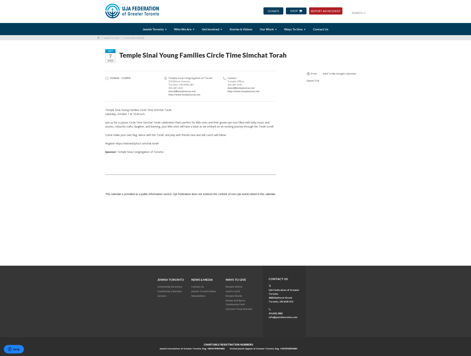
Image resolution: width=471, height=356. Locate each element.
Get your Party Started (239, 309)
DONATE (273, 11)
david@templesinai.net (182, 91)
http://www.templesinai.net (184, 94)
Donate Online (234, 286)
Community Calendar (134, 37)
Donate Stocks (234, 295)
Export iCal (313, 80)
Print (314, 73)
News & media (202, 279)
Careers (162, 295)
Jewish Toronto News (203, 291)
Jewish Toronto (111, 37)
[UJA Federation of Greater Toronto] (132, 10)
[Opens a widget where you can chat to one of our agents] (14, 349)
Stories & (241, 29)
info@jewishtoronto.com (283, 317)
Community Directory (169, 286)
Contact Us (320, 29)
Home (98, 38)
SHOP (294, 11)
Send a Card (233, 291)
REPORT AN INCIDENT (326, 11)
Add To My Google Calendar (339, 73)
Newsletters (198, 295)
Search (357, 13)
